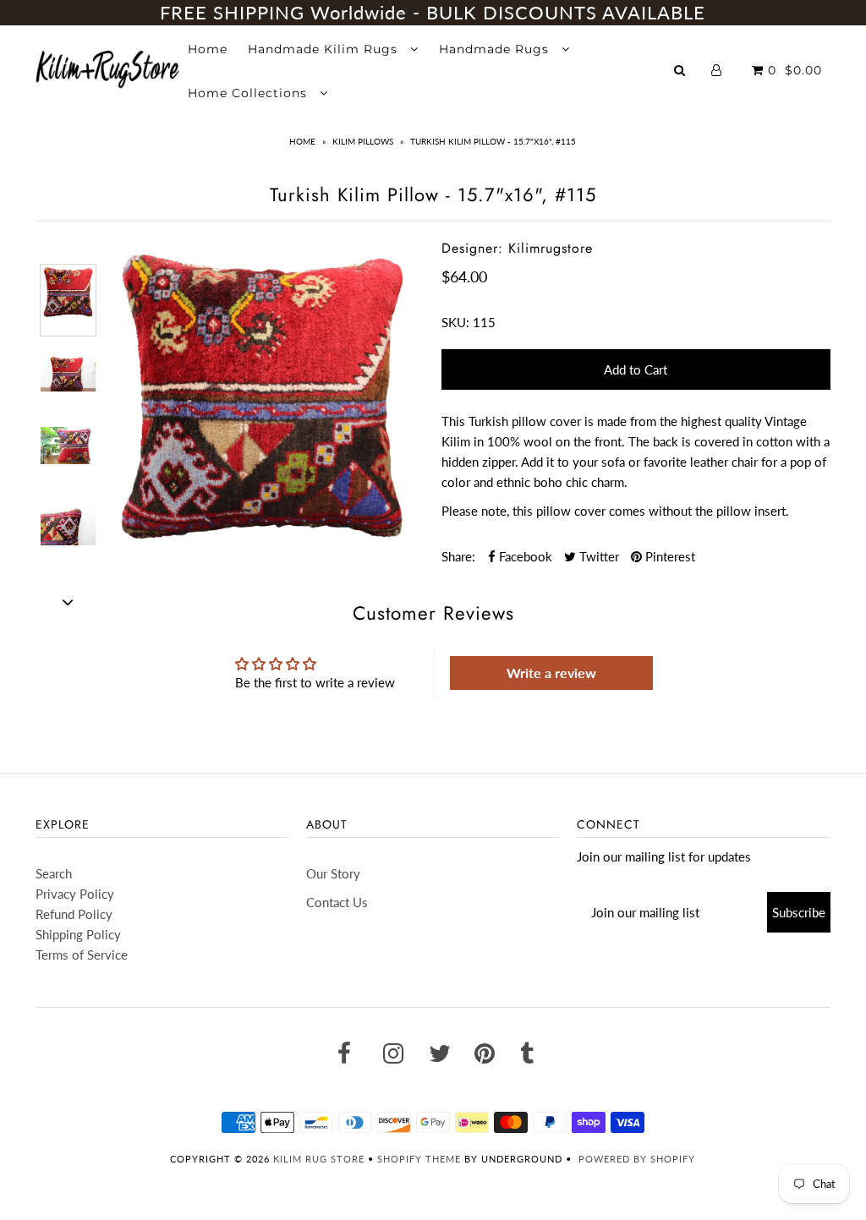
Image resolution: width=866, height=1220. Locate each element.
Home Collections (249, 93)
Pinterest (668, 556)
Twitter (597, 556)
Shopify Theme (419, 1158)
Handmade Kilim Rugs (325, 49)
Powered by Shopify (636, 1158)
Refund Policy (74, 914)
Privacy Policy (75, 893)
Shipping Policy (78, 934)
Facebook (524, 556)
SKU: (455, 322)
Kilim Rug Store (318, 1158)
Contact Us (337, 902)
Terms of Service (82, 954)
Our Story (333, 873)
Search (54, 873)
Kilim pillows (362, 141)
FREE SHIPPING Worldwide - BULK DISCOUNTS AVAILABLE (432, 12)
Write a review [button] (551, 673)
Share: (458, 556)
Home (207, 49)
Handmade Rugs (496, 49)
